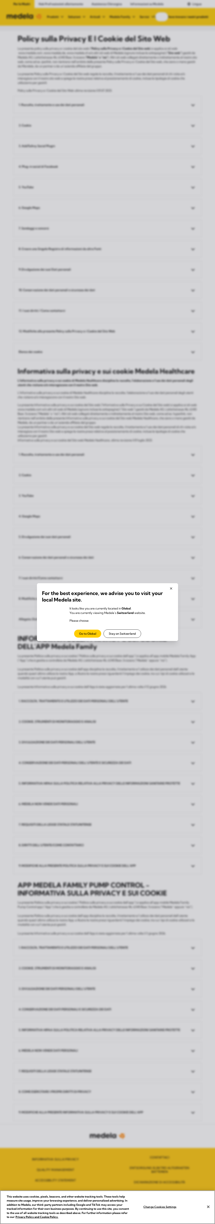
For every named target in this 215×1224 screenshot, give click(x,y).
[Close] (208, 1206)
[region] (107, 1207)
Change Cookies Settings (159, 1206)
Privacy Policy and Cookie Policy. (37, 1217)
